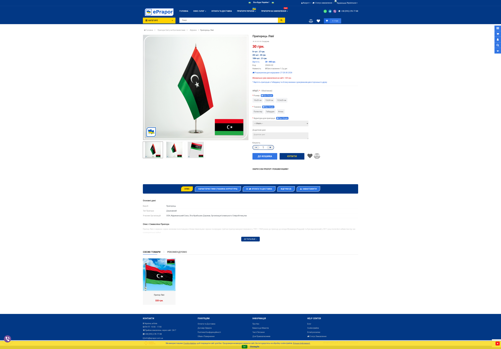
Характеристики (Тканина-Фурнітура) (217, 189)
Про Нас (255, 324)
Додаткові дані (259, 130)
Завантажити (309, 189)
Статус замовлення (323, 3)
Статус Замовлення (317, 336)
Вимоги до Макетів (260, 328)
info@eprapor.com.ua (154, 338)
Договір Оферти (205, 328)
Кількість (256, 143)
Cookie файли (313, 328)
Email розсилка (313, 332)
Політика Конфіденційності (209, 332)
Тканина (264, 107)
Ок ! (244, 347)
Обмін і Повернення (206, 336)
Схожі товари (151, 252)
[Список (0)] (318, 21)
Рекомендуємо (177, 252)
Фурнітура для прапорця (271, 118)
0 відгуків (265, 41)
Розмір (263, 96)
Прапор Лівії (159, 295)
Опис (187, 189)
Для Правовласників (261, 336)
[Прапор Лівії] (159, 274)
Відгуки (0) (286, 189)
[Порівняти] (311, 21)
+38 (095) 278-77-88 (349, 11)
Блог (309, 324)
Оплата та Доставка (261, 189)
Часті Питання (258, 332)
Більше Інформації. (301, 343)
